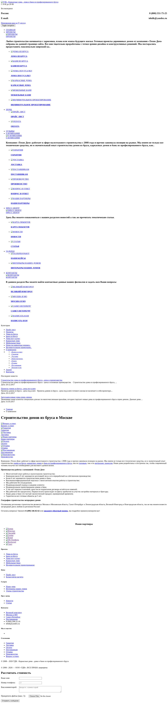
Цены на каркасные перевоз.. (18, 345)
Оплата (4, 443)
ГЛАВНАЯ (10, 30)
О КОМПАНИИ (13, 133)
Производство (7, 457)
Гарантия (5, 430)
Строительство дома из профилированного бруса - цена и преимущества (31, 380)
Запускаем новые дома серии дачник (16, 397)
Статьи (9, 603)
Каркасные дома (13, 341)
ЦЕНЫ (9, 110)
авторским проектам (104, 463)
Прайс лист (10, 575)
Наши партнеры (8, 439)
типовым (82, 463)
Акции (9, 370)
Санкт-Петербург (13, 617)
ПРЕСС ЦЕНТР (12, 208)
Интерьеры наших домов (16, 589)
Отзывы (4, 448)
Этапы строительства (15, 591)
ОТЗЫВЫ (10, 131)
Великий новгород (14, 613)
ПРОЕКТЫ (10, 32)
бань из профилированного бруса (58, 463)
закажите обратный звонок (56, 511)
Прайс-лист (11, 330)
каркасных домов (34, 463)
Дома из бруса (12, 334)
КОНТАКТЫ (11, 273)
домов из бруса (19, 463)
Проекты (9, 332)
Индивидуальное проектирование (20, 565)
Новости (9, 601)
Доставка (5, 435)
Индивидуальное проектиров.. (19, 347)
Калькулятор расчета (14, 577)
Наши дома (10, 586)
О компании (11, 350)
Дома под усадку (13, 339)
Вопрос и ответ (7, 426)
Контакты (10, 372)
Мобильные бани (13, 343)
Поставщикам (7, 452)
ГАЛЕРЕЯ (10, 251)
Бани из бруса (12, 336)
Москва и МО (12, 615)
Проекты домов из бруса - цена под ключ (18, 389)
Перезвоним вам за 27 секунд (13, 23)
